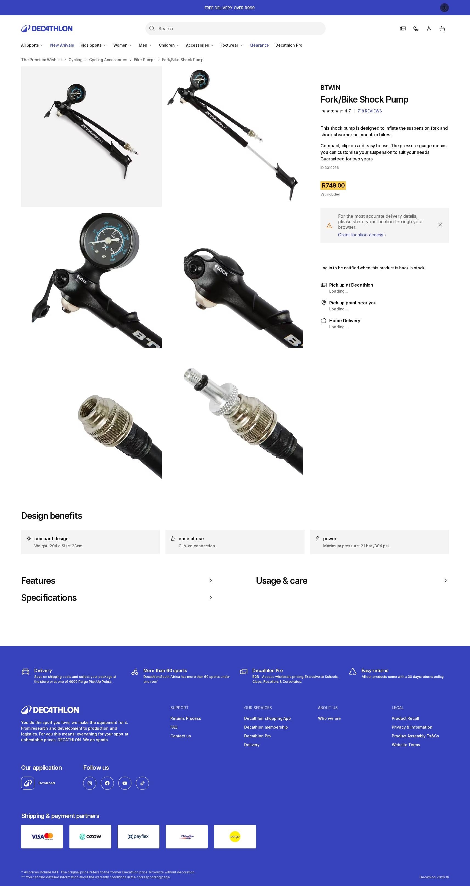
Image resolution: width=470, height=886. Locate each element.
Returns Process (185, 718)
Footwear (230, 45)
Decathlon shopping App (267, 718)
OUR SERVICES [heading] (258, 708)
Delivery (252, 744)
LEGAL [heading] (398, 708)
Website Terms (406, 744)
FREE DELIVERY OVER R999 (230, 7)
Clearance (259, 45)
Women (120, 45)
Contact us (180, 736)
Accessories (198, 45)
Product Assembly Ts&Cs (415, 736)
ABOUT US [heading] (328, 708)
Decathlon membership (266, 727)
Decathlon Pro (288, 45)
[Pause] (444, 7)
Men (143, 45)
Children (167, 45)
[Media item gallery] (162, 277)
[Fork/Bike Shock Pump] (91, 136)
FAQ (174, 727)
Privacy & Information (412, 727)
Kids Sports (92, 45)
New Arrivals (62, 45)
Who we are (329, 718)
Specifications (49, 598)
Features (38, 581)
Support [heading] (179, 708)
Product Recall (405, 718)
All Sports (30, 45)
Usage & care (281, 581)
